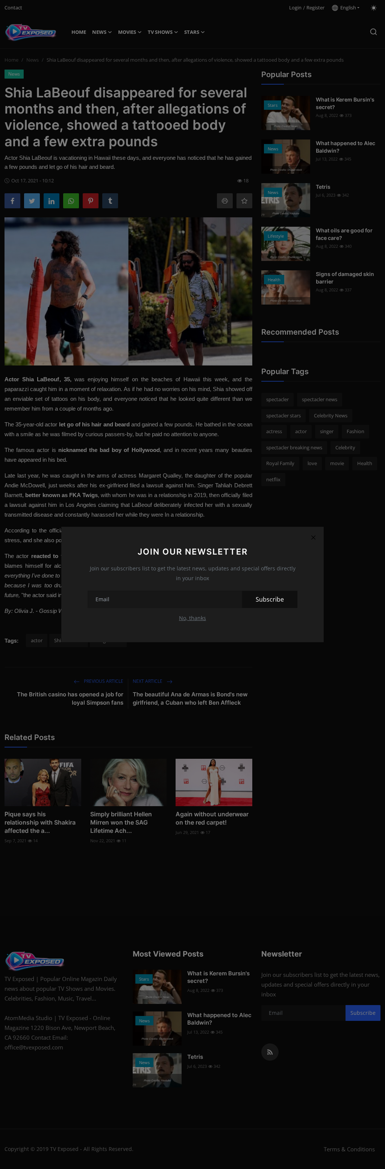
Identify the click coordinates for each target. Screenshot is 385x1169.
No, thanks (192, 618)
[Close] (313, 537)
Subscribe (270, 599)
